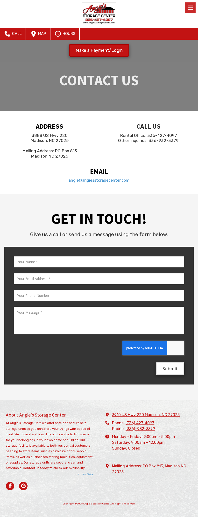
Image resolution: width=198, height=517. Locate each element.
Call (16, 33)
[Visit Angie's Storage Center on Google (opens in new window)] (23, 486)
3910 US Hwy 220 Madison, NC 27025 (146, 414)
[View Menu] (190, 7)
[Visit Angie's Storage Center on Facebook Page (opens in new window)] (10, 486)
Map (41, 33)
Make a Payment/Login (99, 50)
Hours (68, 33)
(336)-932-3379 (140, 428)
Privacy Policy (85, 474)
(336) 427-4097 (140, 423)
